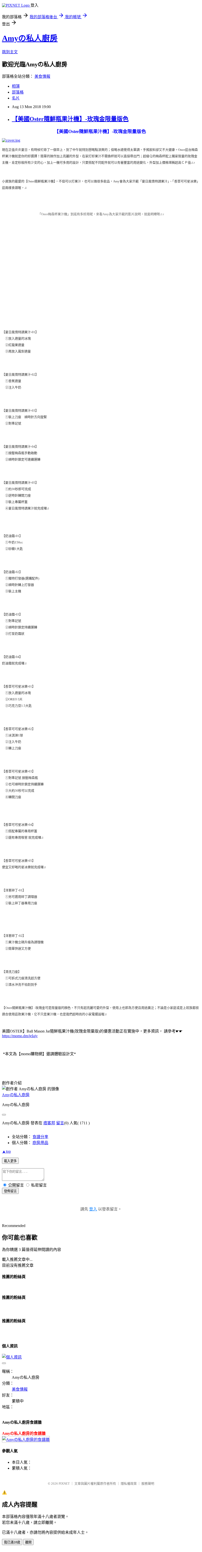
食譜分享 (40, 1137)
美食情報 (42, 76)
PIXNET (64, 1483)
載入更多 (10, 1161)
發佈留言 (10, 1191)
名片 (16, 98)
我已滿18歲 (12, 1542)
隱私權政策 (129, 1483)
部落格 (18, 92)
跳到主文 (10, 52)
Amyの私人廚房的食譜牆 (24, 1433)
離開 (28, 1542)
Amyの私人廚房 (30, 38)
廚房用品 (40, 1143)
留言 (60, 1123)
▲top (6, 1151)
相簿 (16, 86)
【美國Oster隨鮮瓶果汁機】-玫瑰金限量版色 (70, 119)
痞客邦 (49, 1123)
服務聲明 (147, 1483)
